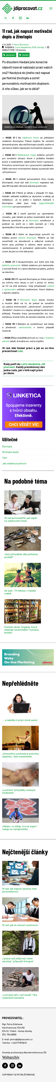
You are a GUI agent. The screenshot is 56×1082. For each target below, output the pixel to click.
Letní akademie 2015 (25, 47)
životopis (34, 182)
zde (20, 351)
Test (4, 457)
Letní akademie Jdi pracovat (24, 365)
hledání (25, 55)
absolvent (10, 55)
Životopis (7, 446)
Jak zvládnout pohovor (14, 463)
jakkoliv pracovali (11, 265)
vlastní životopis (27, 237)
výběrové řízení (30, 137)
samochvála (25, 327)
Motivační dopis (28, 299)
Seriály (40, 47)
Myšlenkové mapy (26, 154)
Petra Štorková (20, 44)
